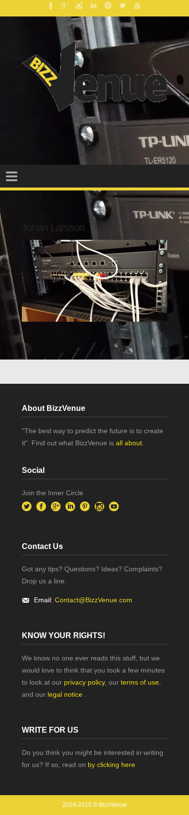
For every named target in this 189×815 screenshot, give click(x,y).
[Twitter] (122, 5)
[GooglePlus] (64, 5)
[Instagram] (79, 5)
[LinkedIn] (93, 5)
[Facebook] (50, 5)
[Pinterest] (108, 5)
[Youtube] (137, 5)
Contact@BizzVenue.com (93, 600)
